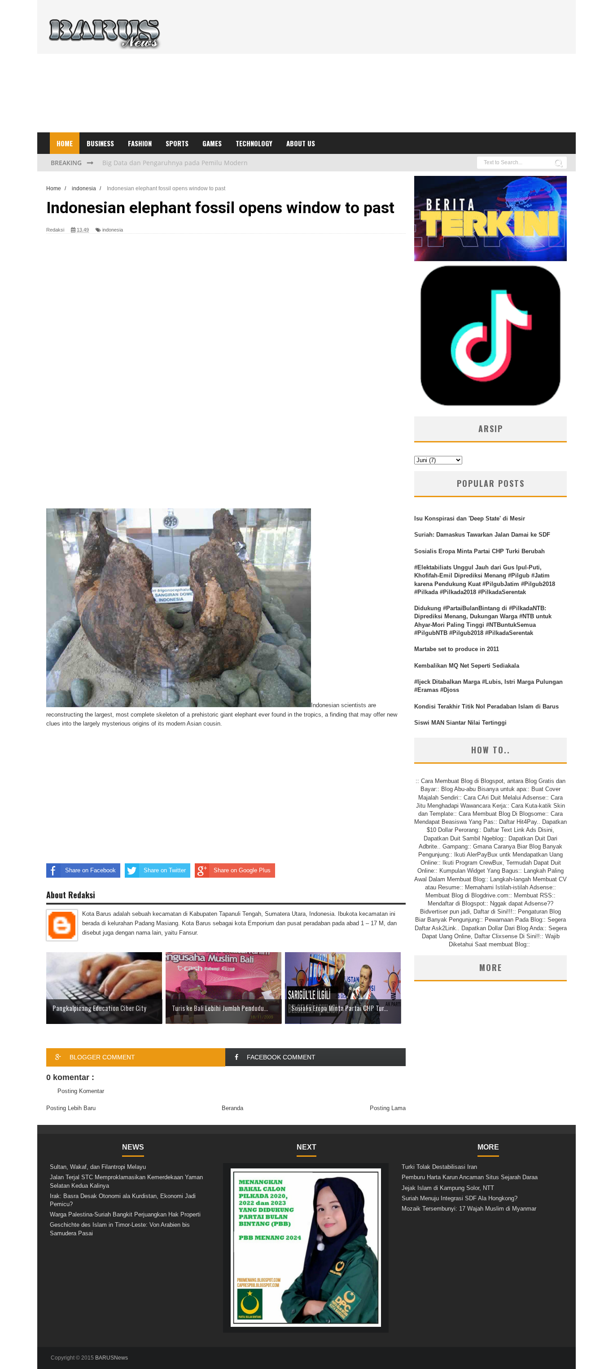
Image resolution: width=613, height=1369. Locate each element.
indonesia (112, 229)
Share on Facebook (90, 870)
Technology (254, 143)
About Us (300, 143)
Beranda (232, 1108)
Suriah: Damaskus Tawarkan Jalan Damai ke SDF (482, 534)
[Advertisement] (403, 69)
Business (100, 143)
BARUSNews (111, 1358)
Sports (177, 143)
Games (212, 143)
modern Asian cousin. (194, 723)
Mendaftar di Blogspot (456, 903)
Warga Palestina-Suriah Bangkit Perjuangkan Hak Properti (125, 1214)
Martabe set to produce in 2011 (456, 649)
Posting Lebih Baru (71, 1108)
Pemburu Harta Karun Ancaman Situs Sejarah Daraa (470, 1177)
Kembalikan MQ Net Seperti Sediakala (466, 665)
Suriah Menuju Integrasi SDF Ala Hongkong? (459, 1198)
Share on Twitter (165, 870)
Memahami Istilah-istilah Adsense (508, 887)
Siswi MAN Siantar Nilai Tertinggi (460, 722)
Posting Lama (388, 1108)
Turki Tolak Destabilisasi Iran (439, 1166)
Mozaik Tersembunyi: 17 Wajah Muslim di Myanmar (469, 1208)
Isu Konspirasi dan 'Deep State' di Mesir (469, 518)
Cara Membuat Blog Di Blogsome (502, 813)
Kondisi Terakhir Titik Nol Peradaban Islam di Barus (486, 706)
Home (65, 143)
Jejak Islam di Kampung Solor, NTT (448, 1188)
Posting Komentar (80, 1091)
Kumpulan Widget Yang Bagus (478, 870)
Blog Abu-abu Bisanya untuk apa (483, 789)
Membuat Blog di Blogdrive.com (466, 895)
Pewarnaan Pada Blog (513, 919)
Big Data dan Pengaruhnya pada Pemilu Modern (175, 162)
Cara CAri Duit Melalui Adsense (504, 797)
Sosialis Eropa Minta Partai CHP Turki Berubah (479, 551)
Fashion (140, 143)
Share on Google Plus (242, 870)
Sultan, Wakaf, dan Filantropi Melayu (98, 1166)
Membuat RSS (533, 895)
